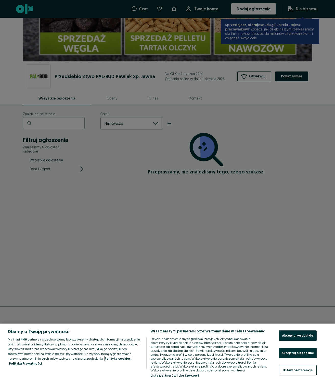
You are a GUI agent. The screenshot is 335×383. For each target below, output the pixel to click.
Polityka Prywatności (25, 363)
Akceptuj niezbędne (298, 353)
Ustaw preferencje (298, 370)
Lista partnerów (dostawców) (175, 375)
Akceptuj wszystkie (297, 335)
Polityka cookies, (118, 358)
